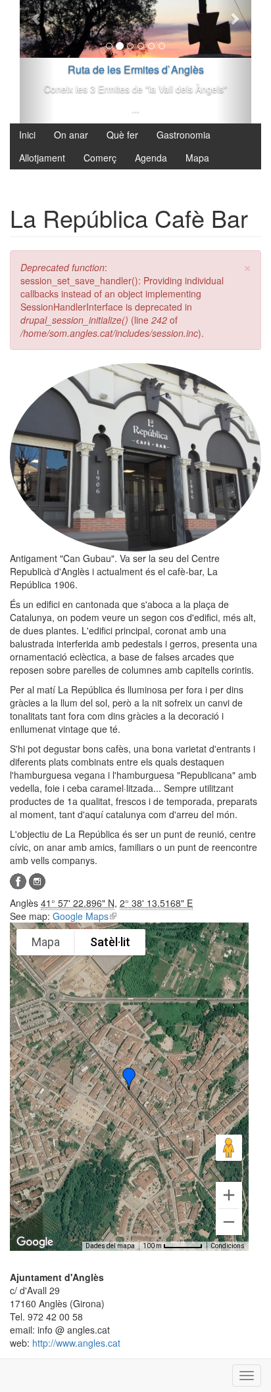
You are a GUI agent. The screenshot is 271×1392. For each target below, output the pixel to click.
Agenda (151, 157)
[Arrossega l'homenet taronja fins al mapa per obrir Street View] (229, 1148)
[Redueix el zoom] (229, 1222)
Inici (27, 134)
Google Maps (84, 916)
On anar (71, 134)
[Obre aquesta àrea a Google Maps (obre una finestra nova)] (35, 1242)
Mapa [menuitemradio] (46, 942)
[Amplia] (229, 1195)
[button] (129, 1078)
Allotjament (42, 157)
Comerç (100, 157)
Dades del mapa (110, 1246)
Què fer (122, 134)
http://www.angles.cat (76, 1342)
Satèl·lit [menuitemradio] (110, 942)
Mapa (197, 157)
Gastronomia (183, 134)
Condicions (227, 1246)
